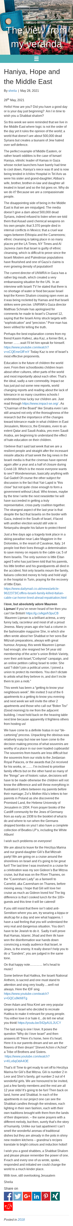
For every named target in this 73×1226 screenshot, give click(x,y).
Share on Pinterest (45, 1196)
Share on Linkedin (36, 1196)
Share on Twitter (17, 1196)
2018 (21, 1219)
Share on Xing (55, 1196)
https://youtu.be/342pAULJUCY (39, 1022)
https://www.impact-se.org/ (40, 403)
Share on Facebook (8, 1196)
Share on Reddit (8, 1206)
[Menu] (36, 59)
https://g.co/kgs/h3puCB (42, 613)
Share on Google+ (27, 1196)
